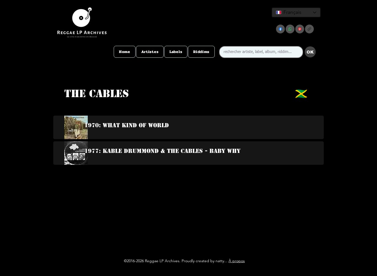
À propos (237, 260)
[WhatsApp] (290, 29)
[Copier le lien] (309, 29)
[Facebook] (280, 29)
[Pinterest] (299, 29)
